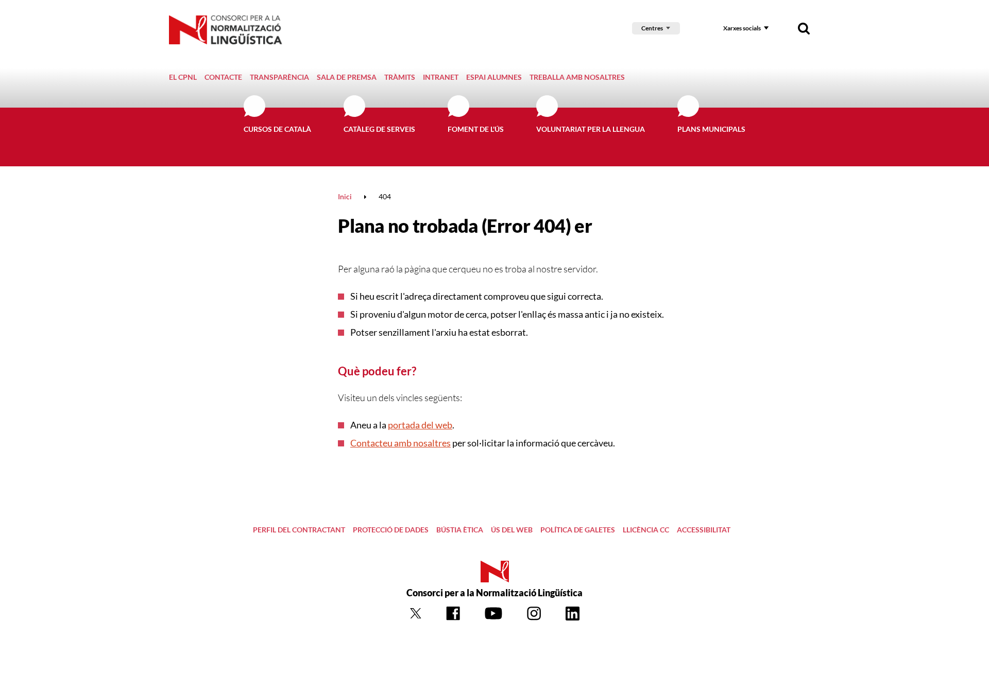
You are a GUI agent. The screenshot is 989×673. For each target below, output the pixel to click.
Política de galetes (577, 529)
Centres (652, 28)
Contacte (223, 77)
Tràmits (399, 77)
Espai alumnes (494, 77)
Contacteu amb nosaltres (400, 442)
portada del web (420, 424)
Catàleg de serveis (379, 129)
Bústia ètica (459, 529)
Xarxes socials (742, 28)
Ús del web (512, 529)
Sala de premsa (347, 77)
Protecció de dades (391, 529)
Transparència (279, 77)
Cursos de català (277, 129)
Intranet (440, 77)
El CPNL (183, 77)
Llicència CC (646, 529)
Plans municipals (711, 129)
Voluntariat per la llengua (590, 129)
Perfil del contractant (299, 529)
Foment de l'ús (476, 129)
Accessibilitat (703, 529)
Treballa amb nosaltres (577, 77)
